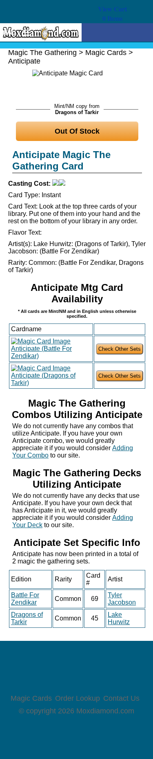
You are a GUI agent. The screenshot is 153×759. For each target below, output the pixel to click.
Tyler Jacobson (122, 599)
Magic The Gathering (42, 52)
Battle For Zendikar (25, 599)
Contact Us (121, 698)
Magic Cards (105, 52)
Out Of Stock (77, 131)
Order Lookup (77, 698)
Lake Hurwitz (119, 618)
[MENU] (23, 33)
